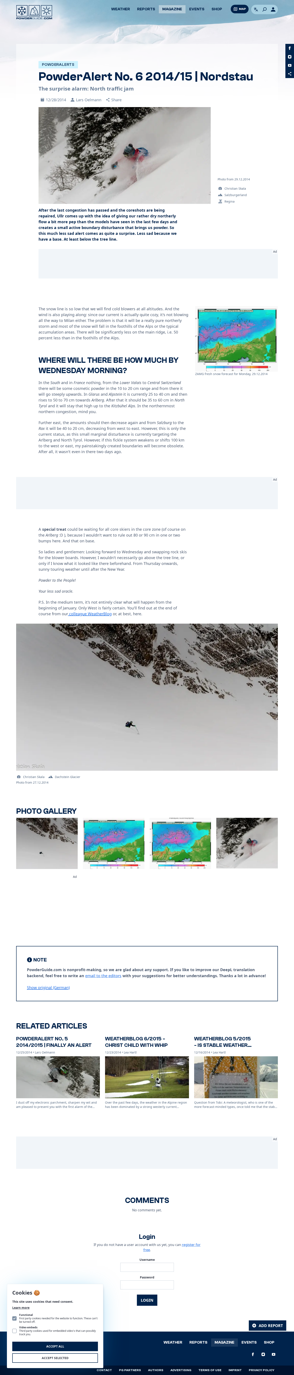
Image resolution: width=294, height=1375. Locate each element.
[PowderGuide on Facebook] (289, 48)
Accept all (55, 1346)
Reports (146, 9)
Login (147, 1300)
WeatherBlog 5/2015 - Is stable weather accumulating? (222, 1045)
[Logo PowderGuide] (34, 12)
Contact (104, 1370)
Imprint (235, 1370)
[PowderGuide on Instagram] (289, 56)
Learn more (20, 1308)
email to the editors (103, 975)
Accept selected (55, 1358)
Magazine (172, 9)
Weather (120, 9)
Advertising (180, 1370)
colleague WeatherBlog (90, 613)
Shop (217, 9)
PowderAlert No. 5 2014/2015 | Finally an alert (54, 1042)
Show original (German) (48, 987)
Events (196, 9)
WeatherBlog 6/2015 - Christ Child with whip (136, 1042)
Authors (155, 1370)
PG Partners (130, 1370)
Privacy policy (261, 1370)
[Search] (264, 9)
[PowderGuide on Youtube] (289, 65)
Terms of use (209, 1370)
